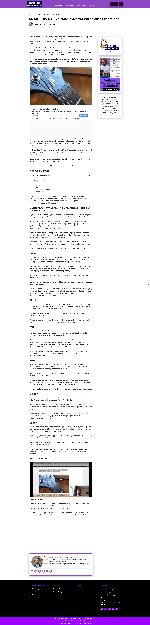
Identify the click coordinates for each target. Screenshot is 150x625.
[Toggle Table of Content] (89, 176)
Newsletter (32, 595)
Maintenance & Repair (37, 14)
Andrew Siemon (49, 24)
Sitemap (55, 595)
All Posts (110, 51)
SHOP (121, 4)
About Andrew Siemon (36, 592)
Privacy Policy (57, 589)
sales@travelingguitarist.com (109, 592)
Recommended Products (37, 598)
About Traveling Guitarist (37, 589)
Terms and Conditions (83, 589)
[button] (107, 4)
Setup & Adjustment (54, 14)
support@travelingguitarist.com (110, 589)
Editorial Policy (57, 592)
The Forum (113, 4)
